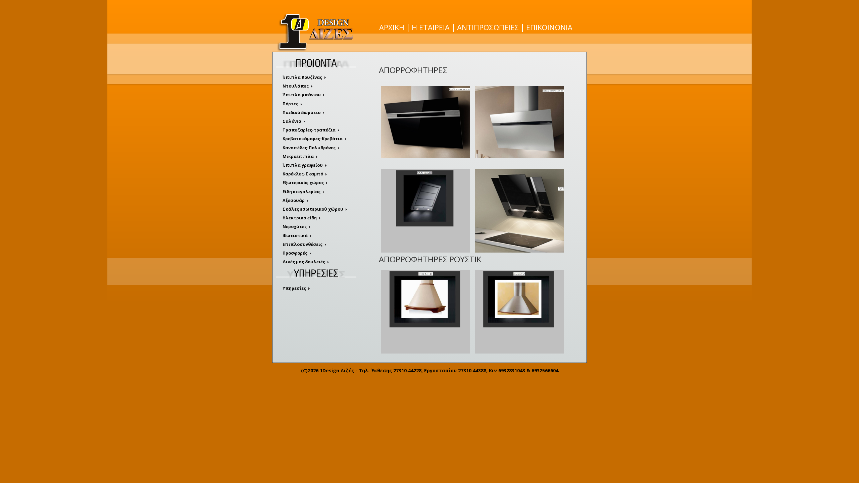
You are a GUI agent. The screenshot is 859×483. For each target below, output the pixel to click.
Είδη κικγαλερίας (301, 192)
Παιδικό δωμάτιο (301, 112)
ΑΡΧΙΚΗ (391, 27)
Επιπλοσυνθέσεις (302, 244)
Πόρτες (290, 104)
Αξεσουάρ (294, 200)
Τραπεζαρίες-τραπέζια (309, 130)
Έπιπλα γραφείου (303, 165)
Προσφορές (295, 253)
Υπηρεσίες (294, 288)
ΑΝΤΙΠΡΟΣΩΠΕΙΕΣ (488, 27)
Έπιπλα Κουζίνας (302, 77)
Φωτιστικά (295, 235)
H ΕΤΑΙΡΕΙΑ (431, 27)
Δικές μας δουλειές (304, 262)
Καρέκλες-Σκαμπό (303, 174)
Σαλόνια (292, 121)
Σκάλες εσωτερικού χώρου (313, 209)
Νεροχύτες (295, 226)
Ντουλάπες (296, 86)
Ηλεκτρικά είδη (300, 218)
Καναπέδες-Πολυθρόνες (309, 148)
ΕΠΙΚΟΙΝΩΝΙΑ (549, 27)
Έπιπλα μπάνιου (302, 95)
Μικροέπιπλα (298, 156)
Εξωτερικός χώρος (303, 182)
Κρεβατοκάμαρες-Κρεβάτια (313, 139)
